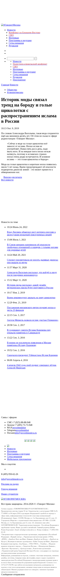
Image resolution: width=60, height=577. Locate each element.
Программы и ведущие (20, 40)
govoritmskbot (19, 427)
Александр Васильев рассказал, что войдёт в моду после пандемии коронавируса (32, 273)
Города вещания (9, 489)
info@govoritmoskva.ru (26, 433)
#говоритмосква (15, 92)
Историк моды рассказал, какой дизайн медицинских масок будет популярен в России (30, 286)
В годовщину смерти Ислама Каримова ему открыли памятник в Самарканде (29, 331)
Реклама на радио (10, 484)
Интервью (14, 38)
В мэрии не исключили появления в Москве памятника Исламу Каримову (29, 343)
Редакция (13, 45)
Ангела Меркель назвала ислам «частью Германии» (32, 320)
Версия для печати (12, 177)
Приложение (19, 80)
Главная (5, 85)
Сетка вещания (16, 43)
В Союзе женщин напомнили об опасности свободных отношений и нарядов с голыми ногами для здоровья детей (32, 247)
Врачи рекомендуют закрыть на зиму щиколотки (31, 297)
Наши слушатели (9, 494)
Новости (11, 30)
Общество (12, 89)
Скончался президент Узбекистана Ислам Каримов (32, 355)
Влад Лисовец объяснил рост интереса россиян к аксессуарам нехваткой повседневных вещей (31, 233)
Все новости (7, 180)
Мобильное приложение (19, 459)
